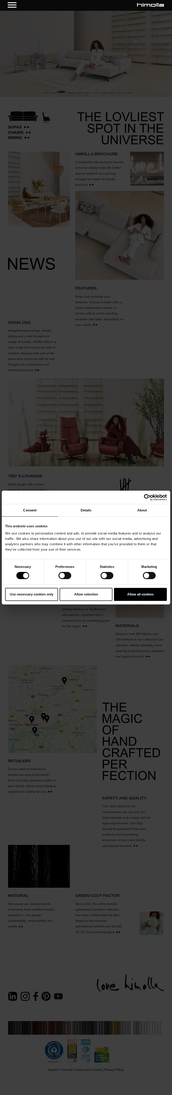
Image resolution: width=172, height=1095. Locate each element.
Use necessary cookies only (31, 594)
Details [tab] (86, 510)
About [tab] (142, 510)
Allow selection (86, 594)
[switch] (64, 575)
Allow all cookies (140, 594)
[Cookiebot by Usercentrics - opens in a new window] (147, 497)
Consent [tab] (30, 510)
